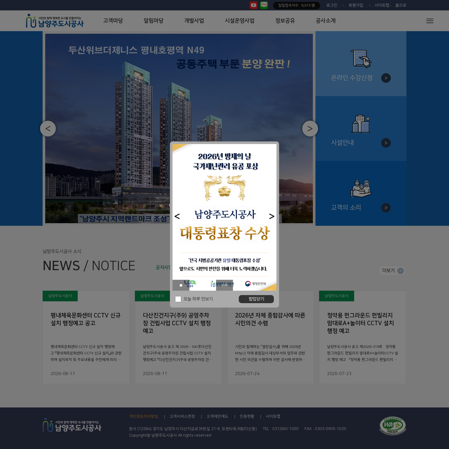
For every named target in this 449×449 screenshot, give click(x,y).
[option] (224, 217)
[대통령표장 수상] (224, 217)
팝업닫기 (256, 299)
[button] (177, 216)
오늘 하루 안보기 (198, 299)
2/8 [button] (224, 285)
